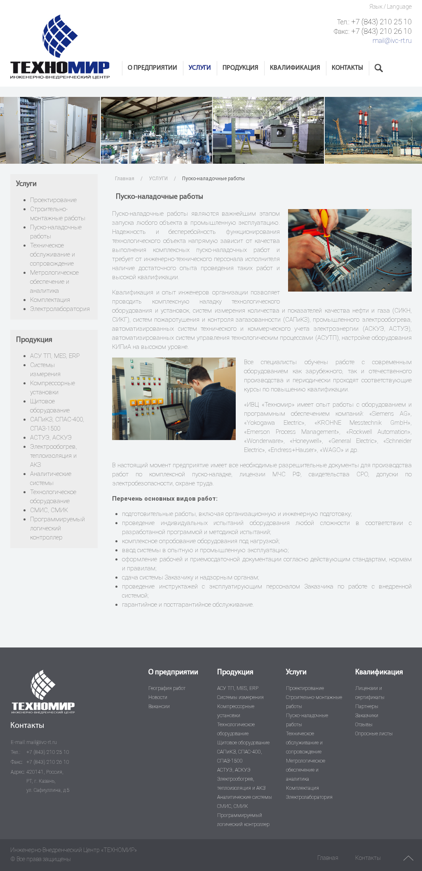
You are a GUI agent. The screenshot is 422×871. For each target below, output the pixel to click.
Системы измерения (240, 697)
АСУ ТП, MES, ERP (55, 356)
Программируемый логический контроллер (57, 528)
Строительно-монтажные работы (314, 701)
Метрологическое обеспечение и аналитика (54, 281)
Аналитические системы (244, 797)
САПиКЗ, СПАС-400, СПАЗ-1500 (239, 756)
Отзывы (364, 724)
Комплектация (50, 300)
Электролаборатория (60, 309)
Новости (157, 697)
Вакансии (159, 706)
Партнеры (366, 706)
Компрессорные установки (235, 711)
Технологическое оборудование (236, 729)
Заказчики (366, 715)
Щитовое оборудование (243, 743)
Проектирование (53, 200)
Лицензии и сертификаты (369, 692)
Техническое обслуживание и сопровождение (52, 254)
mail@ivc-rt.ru (392, 41)
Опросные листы (374, 734)
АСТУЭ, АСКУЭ (51, 437)
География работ (166, 688)
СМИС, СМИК (49, 510)
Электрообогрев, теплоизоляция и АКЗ (53, 455)
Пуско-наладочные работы (307, 720)
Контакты (368, 858)
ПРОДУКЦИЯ (240, 68)
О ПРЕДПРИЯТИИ (152, 68)
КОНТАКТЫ (347, 68)
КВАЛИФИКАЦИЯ (295, 68)
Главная (124, 178)
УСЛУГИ (200, 68)
